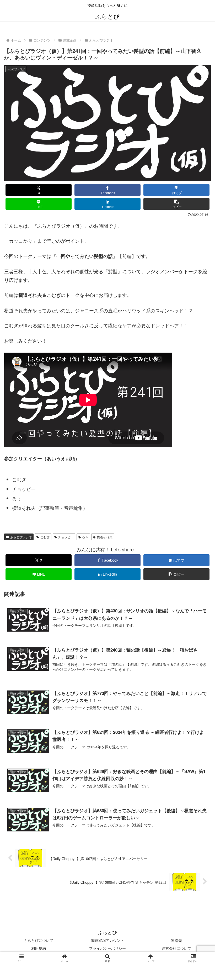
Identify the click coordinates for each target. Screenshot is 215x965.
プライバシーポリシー (107, 948)
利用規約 (38, 948)
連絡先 (176, 940)
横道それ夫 (104, 537)
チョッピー (66, 537)
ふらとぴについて (38, 940)
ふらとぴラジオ (21, 537)
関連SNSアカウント (107, 940)
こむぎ (45, 537)
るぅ (85, 537)
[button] (176, 204)
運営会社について (176, 948)
